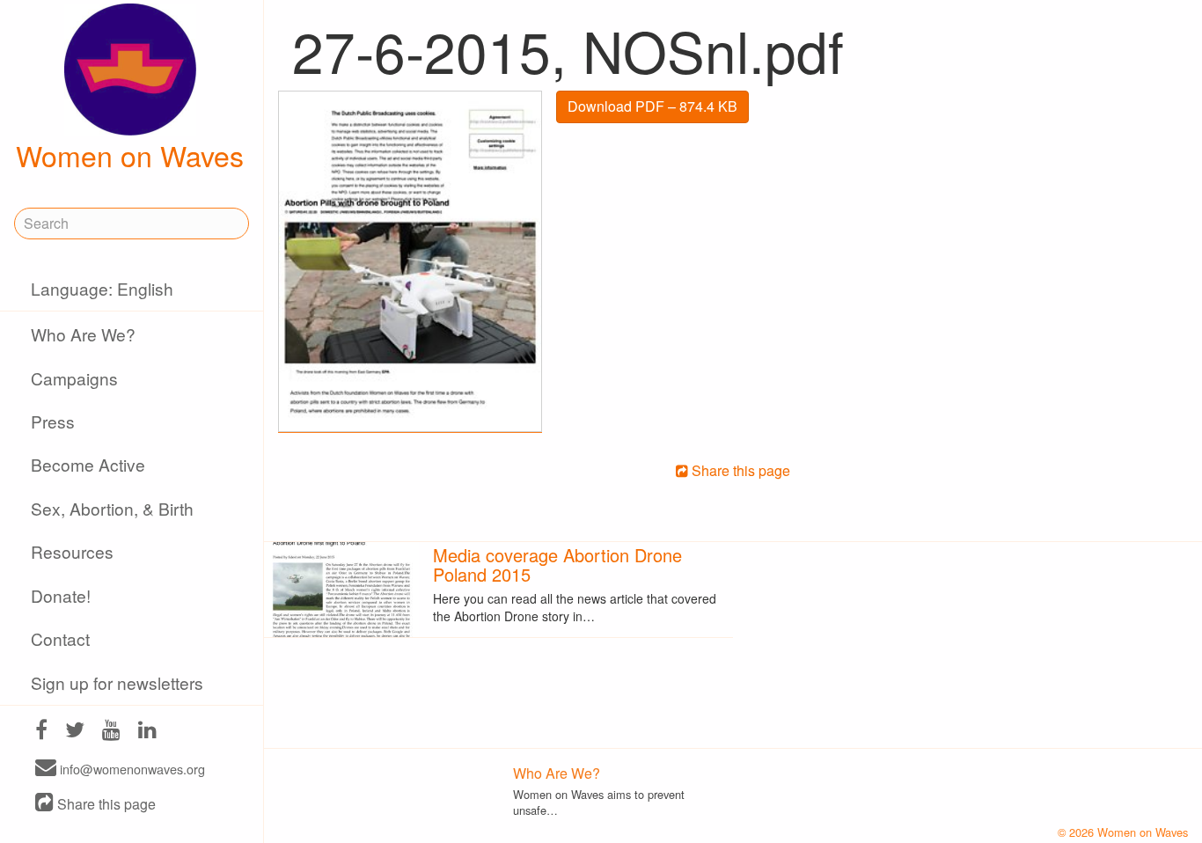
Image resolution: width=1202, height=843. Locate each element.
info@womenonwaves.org (130, 768)
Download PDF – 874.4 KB (652, 106)
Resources (72, 551)
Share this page (105, 804)
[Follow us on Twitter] (75, 731)
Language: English (102, 288)
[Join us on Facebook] (41, 731)
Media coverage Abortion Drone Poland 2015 (557, 564)
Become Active (88, 464)
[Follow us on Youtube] (111, 731)
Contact (60, 638)
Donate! (61, 595)
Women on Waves (130, 155)
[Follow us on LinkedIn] (147, 731)
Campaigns (74, 378)
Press (53, 421)
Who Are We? (83, 334)
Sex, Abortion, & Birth (112, 508)
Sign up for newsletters (117, 682)
